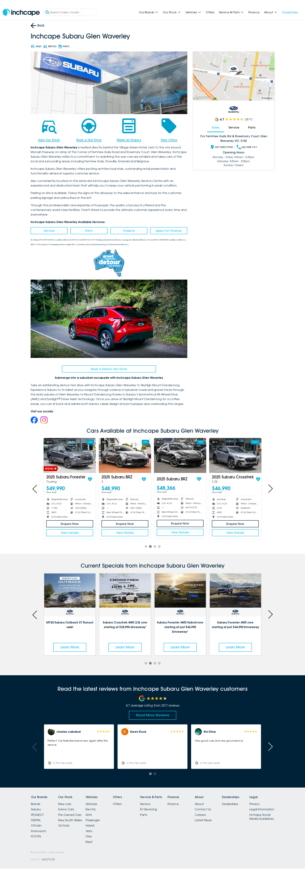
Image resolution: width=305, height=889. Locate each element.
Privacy (254, 804)
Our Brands (146, 12)
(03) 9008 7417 (249, 147)
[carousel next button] (270, 488)
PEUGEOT (37, 815)
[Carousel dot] (146, 546)
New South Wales (70, 820)
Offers (210, 12)
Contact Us (203, 809)
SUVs (89, 815)
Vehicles (191, 12)
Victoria (63, 825)
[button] (79, 746)
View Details (70, 532)
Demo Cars (66, 809)
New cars (64, 804)
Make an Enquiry (129, 140)
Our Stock (170, 12)
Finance (254, 12)
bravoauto (38, 831)
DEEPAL (36, 820)
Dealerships (290, 12)
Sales (216, 127)
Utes (89, 836)
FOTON (36, 836)
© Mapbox (267, 98)
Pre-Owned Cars (69, 815)
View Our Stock (49, 140)
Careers (200, 815)
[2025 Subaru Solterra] (125, 455)
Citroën (36, 825)
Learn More (69, 647)
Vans (89, 831)
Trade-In (129, 230)
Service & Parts (229, 12)
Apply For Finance (169, 230)
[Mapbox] (202, 97)
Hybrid (90, 825)
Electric (91, 809)
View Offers (169, 140)
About (268, 12)
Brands (35, 804)
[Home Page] (21, 12)
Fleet (89, 842)
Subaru (36, 809)
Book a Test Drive (88, 140)
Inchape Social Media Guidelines (261, 816)
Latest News (203, 820)
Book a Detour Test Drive (109, 369)
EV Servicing (148, 809)
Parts (89, 230)
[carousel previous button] (35, 488)
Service (49, 230)
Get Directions (224, 147)
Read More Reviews (152, 715)
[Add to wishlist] (90, 479)
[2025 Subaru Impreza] (180, 455)
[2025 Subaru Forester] (70, 455)
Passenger (93, 820)
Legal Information (261, 809)
